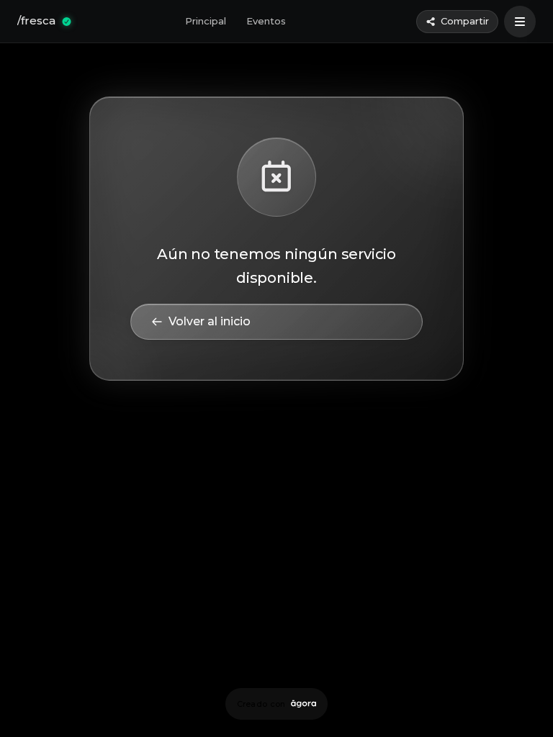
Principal (205, 21)
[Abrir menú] (520, 21)
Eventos (266, 21)
